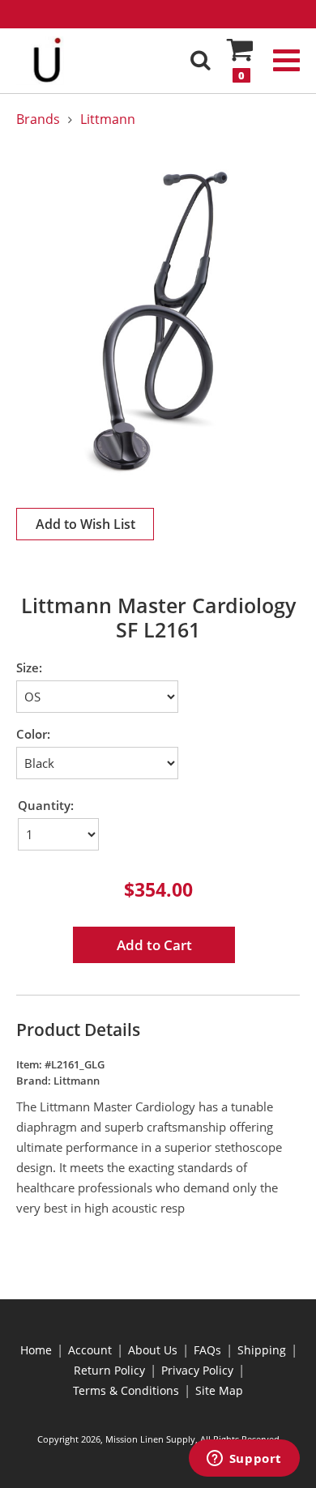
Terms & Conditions (126, 1390)
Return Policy (109, 1370)
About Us (152, 1350)
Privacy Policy (197, 1370)
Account (90, 1350)
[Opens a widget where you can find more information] (244, 1459)
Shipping (261, 1350)
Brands (38, 119)
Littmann (107, 119)
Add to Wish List (85, 524)
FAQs (207, 1350)
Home (36, 1350)
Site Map (219, 1390)
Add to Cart (154, 945)
